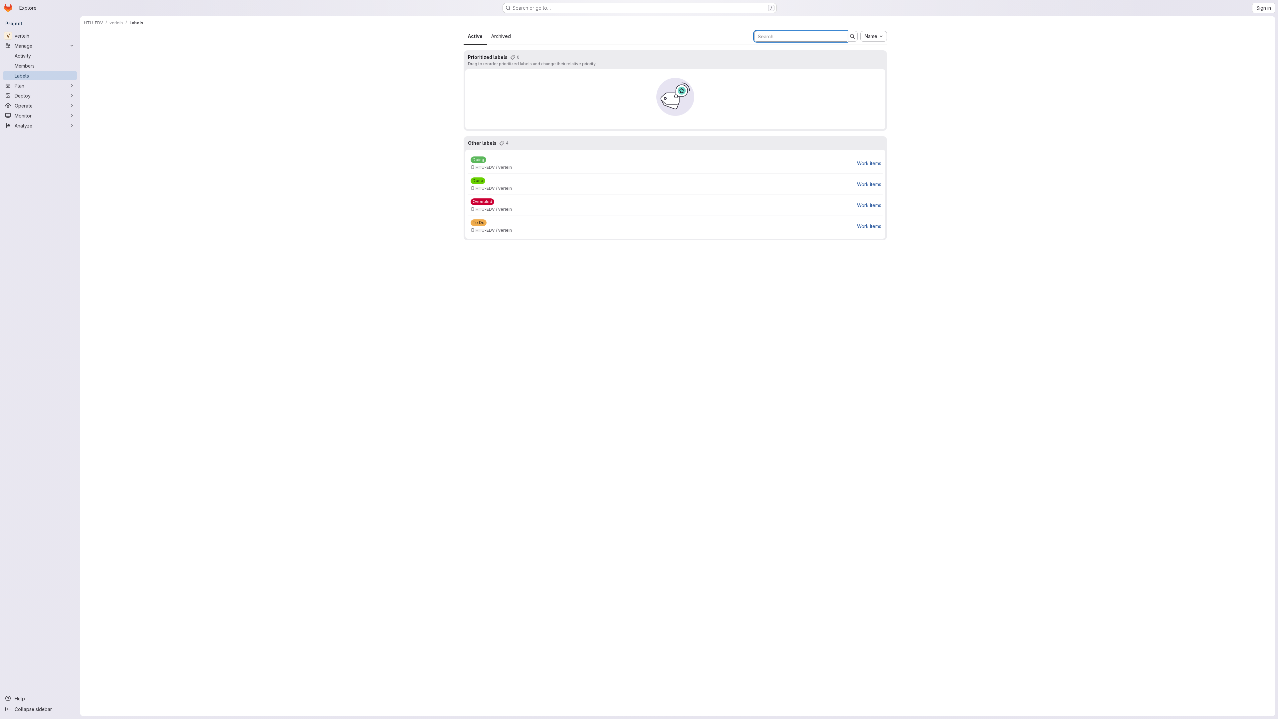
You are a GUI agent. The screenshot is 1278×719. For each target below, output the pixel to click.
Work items (869, 163)
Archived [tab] (501, 36)
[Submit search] (852, 36)
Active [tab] (475, 36)
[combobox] (873, 36)
